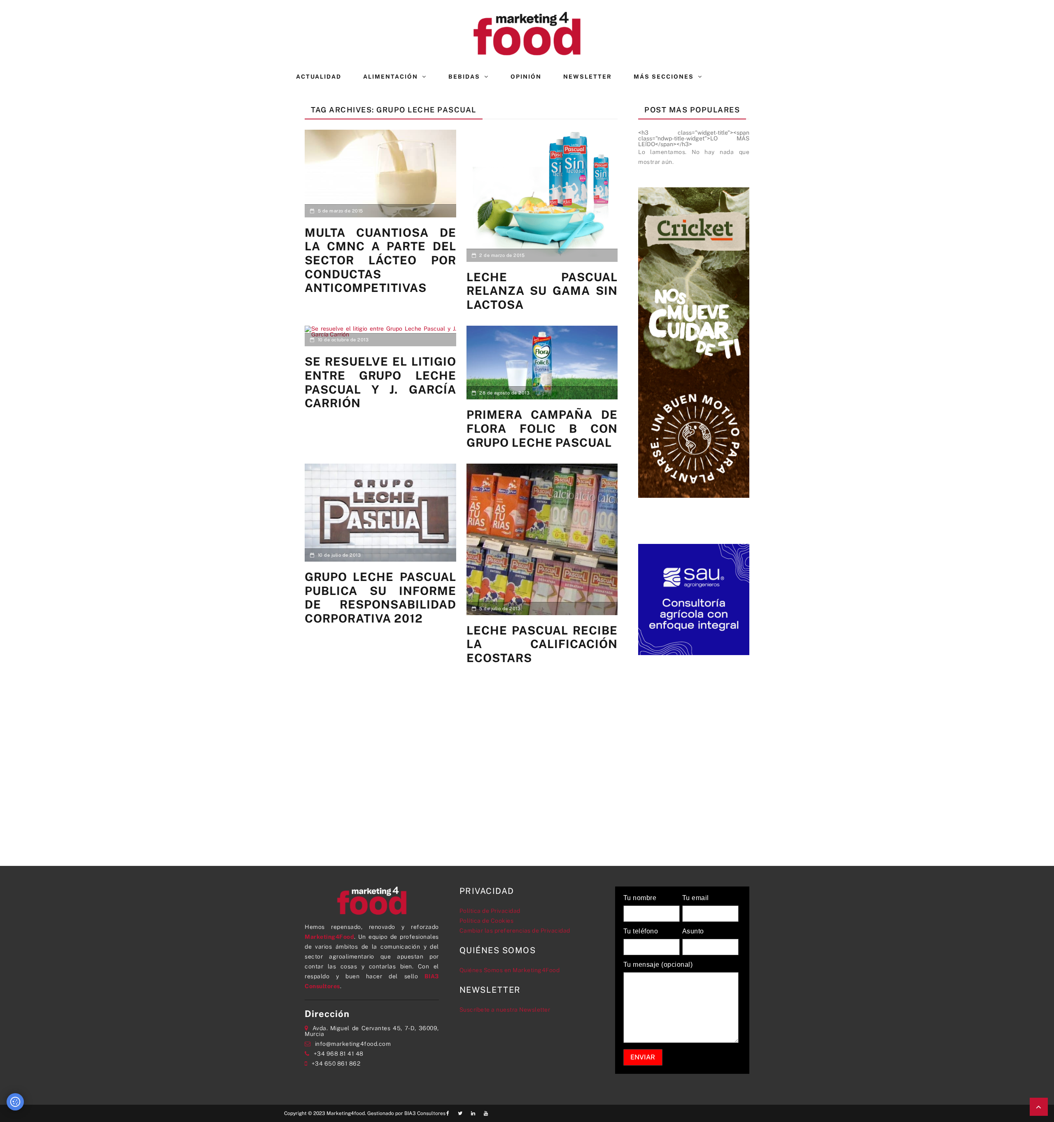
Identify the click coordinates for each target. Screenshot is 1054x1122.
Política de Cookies (486, 920)
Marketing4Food (329, 936)
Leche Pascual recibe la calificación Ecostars (542, 644)
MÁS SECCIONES (664, 76)
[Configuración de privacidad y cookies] (15, 1101)
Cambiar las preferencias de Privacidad (514, 930)
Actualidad (318, 76)
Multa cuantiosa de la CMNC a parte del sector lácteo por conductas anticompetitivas (380, 260)
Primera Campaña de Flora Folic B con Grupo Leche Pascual (542, 428)
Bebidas (464, 76)
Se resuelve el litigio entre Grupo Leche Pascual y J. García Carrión (380, 382)
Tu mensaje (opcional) (658, 964)
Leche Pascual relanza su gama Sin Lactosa (542, 290)
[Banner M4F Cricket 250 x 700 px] (693, 341)
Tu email (695, 898)
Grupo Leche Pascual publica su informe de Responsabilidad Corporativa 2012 (380, 597)
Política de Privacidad (489, 910)
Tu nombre (640, 898)
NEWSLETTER (587, 76)
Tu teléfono (640, 931)
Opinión (526, 76)
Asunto (693, 931)
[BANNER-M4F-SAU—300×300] (693, 598)
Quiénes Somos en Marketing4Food (509, 970)
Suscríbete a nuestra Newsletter (504, 1009)
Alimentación (390, 76)
